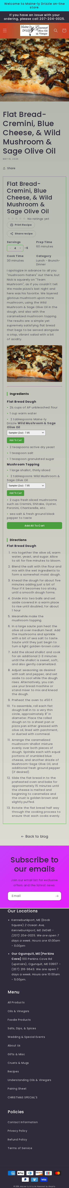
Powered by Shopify (46, 1186)
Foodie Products (19, 1020)
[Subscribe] (57, 896)
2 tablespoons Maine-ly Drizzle (31, 423)
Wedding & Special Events (26, 1037)
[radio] (9, 218)
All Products (16, 1002)
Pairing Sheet (17, 1089)
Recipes (13, 1071)
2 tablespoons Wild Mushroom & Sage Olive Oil (33, 478)
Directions (18, 540)
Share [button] (11, 168)
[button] (5, 30)
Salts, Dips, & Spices (22, 1028)
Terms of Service (20, 1148)
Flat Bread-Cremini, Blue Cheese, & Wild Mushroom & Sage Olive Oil (29, 197)
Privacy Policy (17, 1131)
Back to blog (36, 836)
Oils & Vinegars (18, 1011)
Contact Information (23, 1122)
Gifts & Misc (16, 1054)
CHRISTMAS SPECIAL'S (22, 1097)
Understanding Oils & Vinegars (29, 1080)
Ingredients (19, 394)
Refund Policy (17, 1139)
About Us (14, 1045)
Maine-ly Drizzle (28, 1186)
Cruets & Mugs (18, 1063)
